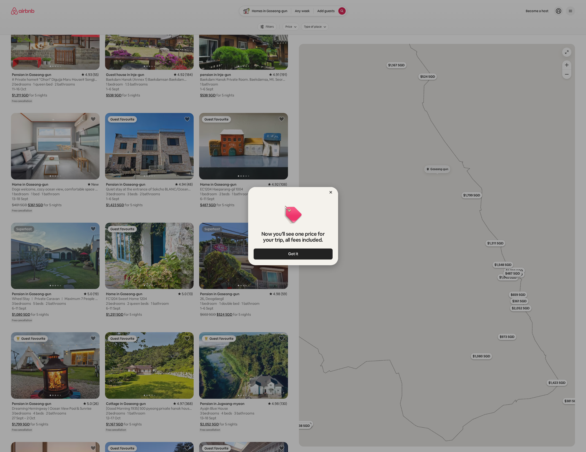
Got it (293, 253)
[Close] (331, 192)
